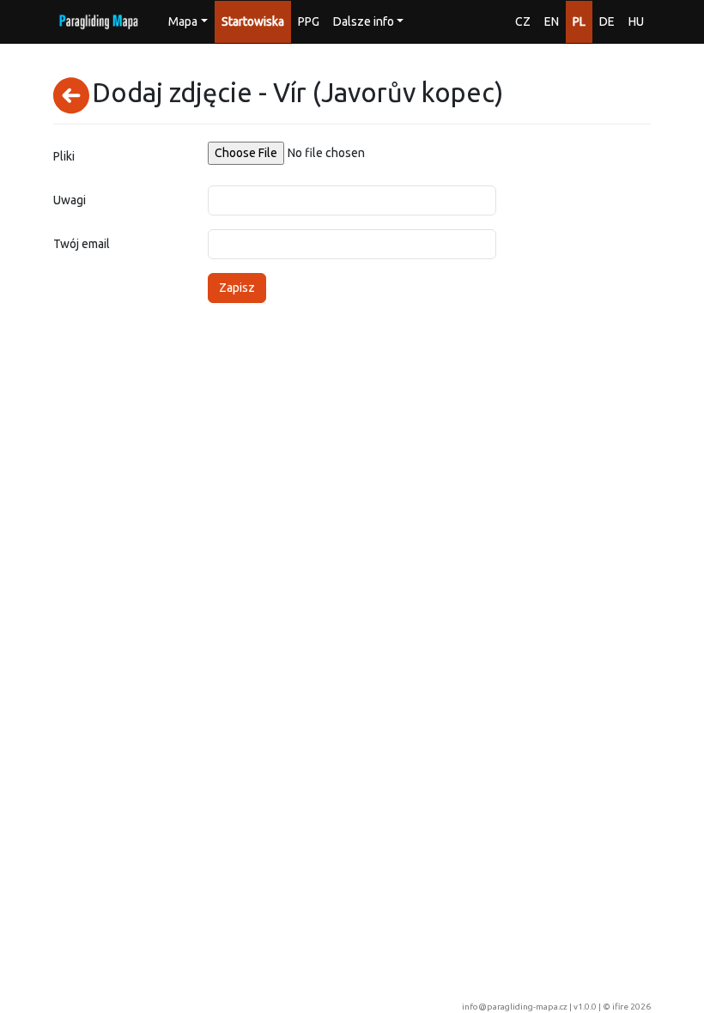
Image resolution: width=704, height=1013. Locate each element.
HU (636, 21)
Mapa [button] (182, 21)
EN (551, 21)
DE (607, 21)
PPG (308, 21)
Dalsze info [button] (363, 21)
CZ (523, 21)
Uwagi (69, 200)
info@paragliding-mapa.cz (514, 1006)
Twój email (81, 244)
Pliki (64, 156)
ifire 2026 (631, 1006)
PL (579, 21)
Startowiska (253, 21)
